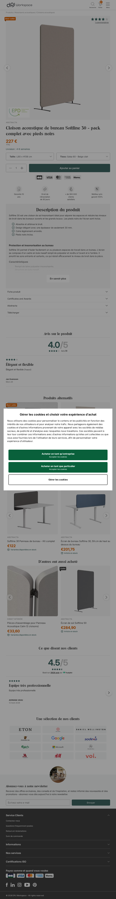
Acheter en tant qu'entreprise (58, 455)
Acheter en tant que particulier (58, 467)
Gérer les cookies (58, 479)
